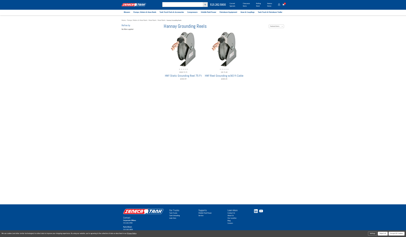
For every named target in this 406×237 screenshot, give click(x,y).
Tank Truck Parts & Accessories (172, 12)
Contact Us (231, 213)
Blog (229, 221)
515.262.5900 (129, 222)
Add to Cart (180, 62)
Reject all (383, 233)
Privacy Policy (131, 233)
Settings (372, 233)
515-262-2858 (128, 228)
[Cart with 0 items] (283, 5)
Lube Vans (172, 218)
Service (200, 216)
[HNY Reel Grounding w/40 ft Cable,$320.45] (224, 49)
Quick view (183, 56)
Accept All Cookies (396, 233)
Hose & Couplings (247, 12)
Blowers (127, 12)
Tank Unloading (174, 216)
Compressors (192, 12)
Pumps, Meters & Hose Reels (144, 12)
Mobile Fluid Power (208, 12)
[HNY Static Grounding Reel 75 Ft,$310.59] (183, 49)
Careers (230, 223)
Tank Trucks (173, 213)
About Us (231, 216)
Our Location (232, 218)
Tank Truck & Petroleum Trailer (270, 12)
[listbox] (276, 26)
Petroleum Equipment (228, 12)
